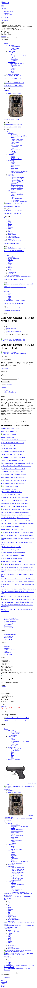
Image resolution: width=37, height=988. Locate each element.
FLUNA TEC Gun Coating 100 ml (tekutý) (12, 460)
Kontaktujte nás (8, 627)
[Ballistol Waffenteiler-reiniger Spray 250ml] (13, 552)
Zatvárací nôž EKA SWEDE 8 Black (14, 251)
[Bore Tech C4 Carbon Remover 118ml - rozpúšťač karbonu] (18, 532)
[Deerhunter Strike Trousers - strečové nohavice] (17, 276)
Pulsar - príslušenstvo (17, 185)
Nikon (12, 166)
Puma (9, 225)
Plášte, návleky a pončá (14, 275)
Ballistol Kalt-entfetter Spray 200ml (10, 550)
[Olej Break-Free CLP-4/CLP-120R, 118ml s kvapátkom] (17, 463)
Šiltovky (10, 269)
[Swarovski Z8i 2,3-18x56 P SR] (13, 210)
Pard (12, 197)
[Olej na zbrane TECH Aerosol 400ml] (11, 558)
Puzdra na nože (12, 234)
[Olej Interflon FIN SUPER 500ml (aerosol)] (13, 440)
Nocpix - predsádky (16, 189)
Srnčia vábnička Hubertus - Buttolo (13, 303)
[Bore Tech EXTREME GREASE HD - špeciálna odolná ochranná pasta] (18, 606)
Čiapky (10, 270)
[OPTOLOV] (5, 3)
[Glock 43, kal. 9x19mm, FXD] (13, 75)
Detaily (6, 390)
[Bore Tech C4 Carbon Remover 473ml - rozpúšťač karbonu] (18, 564)
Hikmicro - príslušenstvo (17, 182)
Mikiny (10, 263)
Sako (12, 72)
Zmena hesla (7, 652)
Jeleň (9, 294)
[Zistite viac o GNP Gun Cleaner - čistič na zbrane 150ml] (16, 718)
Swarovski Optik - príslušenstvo (19, 136)
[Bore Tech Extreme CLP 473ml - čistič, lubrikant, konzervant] (18, 579)
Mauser (10, 224)
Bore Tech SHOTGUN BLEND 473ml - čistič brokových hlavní (18, 596)
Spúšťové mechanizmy (14, 74)
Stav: (2, 359)
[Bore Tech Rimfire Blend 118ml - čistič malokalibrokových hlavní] (18, 539)
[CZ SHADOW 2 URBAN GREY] (14, 83)
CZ (12, 52)
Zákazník (3, 8)
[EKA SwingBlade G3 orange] (13, 240)
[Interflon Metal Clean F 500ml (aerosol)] (12, 451)
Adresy (6, 651)
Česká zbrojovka (15, 65)
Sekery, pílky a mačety (14, 237)
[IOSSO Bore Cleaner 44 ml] (9, 445)
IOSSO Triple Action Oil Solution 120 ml (12, 471)
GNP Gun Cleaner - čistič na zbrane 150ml (15, 721)
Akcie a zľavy (8, 639)
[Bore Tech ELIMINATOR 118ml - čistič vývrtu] (14, 497)
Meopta (13, 143)
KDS (9, 230)
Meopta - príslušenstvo (17, 145)
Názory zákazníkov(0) (10, 392)
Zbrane (6, 43)
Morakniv (10, 233)
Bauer (12, 148)
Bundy (9, 264)
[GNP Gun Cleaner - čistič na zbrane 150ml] (13, 339)
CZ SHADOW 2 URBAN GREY (13, 86)
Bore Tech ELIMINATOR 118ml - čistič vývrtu (14, 500)
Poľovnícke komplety (13, 258)
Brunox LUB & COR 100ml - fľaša (10, 495)
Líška (9, 297)
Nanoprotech (8, 384)
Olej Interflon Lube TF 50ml (8, 489)
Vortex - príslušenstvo (17, 140)
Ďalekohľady (11, 160)
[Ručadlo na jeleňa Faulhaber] (12, 307)
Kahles (13, 137)
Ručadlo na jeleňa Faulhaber (12, 310)
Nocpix (13, 195)
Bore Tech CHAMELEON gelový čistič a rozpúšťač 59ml (17, 602)
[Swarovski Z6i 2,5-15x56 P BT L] (14, 203)
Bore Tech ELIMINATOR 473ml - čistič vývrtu (14, 506)
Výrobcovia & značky (10, 634)
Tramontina (11, 239)
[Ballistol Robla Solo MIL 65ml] (10, 428)
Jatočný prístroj (12, 62)
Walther (13, 54)
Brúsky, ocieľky (12, 236)
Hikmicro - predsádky (17, 180)
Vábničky (6, 291)
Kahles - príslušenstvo (17, 139)
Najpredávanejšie (9, 636)
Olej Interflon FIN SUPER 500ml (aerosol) (12, 443)
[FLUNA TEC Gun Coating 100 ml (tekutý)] (13, 457)
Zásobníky (14, 49)
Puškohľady (11, 133)
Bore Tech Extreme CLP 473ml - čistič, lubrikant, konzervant (17, 581)
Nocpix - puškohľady (17, 188)
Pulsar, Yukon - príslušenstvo (19, 201)
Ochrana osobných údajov (11, 623)
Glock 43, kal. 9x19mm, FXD (12, 78)
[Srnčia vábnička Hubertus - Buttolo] (14, 300)
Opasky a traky (12, 272)
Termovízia (11, 175)
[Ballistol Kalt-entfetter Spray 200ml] (11, 547)
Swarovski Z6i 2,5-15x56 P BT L (13, 206)
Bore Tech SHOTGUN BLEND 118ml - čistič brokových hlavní (18, 589)
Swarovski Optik (15, 134)
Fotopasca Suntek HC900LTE (12, 127)
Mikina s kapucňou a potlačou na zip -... (15, 287)
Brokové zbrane (15, 46)
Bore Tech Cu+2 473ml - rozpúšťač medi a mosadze (15, 518)
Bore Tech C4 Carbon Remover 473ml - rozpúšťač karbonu (17, 567)
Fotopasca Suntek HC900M (11, 119)
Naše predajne (8, 624)
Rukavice (10, 273)
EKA (9, 219)
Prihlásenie (7, 13)
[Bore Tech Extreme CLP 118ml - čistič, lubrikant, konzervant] (18, 520)
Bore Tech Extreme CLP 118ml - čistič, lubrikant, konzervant (17, 523)
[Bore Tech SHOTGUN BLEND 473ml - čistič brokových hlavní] (18, 593)
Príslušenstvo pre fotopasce (15, 93)
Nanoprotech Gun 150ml (7, 437)
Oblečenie (7, 255)
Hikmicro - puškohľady (17, 178)
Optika (6, 131)
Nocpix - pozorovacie (17, 186)
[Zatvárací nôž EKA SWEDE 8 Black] (15, 248)
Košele (9, 261)
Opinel (9, 228)
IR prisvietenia (15, 200)
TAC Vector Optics (16, 149)
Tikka (12, 71)
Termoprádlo (11, 257)
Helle (9, 221)
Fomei (12, 169)
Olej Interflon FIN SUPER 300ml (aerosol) (12, 477)
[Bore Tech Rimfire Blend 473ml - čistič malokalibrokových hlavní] (18, 571)
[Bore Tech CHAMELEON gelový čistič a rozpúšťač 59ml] (17, 599)
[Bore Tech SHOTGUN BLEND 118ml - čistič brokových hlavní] (18, 586)
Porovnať (3, 686)
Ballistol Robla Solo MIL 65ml (9, 431)
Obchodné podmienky (10, 618)
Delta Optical (14, 146)
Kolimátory (11, 154)
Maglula (13, 68)
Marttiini (10, 231)
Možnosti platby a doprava (11, 619)
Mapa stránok (8, 626)
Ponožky (10, 267)
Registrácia (7, 646)
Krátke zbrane (11, 51)
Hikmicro (13, 192)
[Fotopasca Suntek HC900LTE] (13, 124)
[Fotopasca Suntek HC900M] (16, 117)
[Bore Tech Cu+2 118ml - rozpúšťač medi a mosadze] (15, 509)
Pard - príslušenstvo (16, 198)
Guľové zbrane (15, 48)
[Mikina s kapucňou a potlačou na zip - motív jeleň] (18, 284)
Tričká (9, 266)
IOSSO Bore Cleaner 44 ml (8, 448)
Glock (12, 57)
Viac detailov (4, 368)
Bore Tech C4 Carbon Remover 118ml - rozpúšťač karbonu (17, 535)
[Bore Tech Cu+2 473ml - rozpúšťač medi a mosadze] (16, 515)
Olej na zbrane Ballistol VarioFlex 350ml (12, 529)
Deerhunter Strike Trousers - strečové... (14, 279)
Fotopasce (7, 90)
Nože (5, 218)
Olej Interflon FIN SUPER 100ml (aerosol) (12, 483)
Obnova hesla (8, 14)
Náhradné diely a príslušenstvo (16, 63)
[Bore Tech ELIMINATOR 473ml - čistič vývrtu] (14, 503)
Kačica (9, 299)
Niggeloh (13, 153)
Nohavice (10, 260)
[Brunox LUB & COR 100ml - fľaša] (11, 492)
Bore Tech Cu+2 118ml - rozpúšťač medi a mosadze (15, 512)
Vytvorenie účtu (8, 11)
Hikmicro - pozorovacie (17, 177)
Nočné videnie (11, 191)
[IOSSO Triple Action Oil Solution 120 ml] (13, 469)
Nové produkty (8, 637)
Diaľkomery (11, 174)
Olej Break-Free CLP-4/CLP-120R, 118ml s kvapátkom (16, 466)
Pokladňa (3, 36)
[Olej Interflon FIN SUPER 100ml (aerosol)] (13, 480)
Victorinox (10, 227)
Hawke (13, 151)
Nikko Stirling (15, 142)
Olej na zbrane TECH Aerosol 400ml (11, 561)
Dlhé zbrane (11, 45)
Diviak (9, 296)
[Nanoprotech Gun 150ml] (8, 434)
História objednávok (9, 649)
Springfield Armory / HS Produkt (20, 56)
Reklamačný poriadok (10, 621)
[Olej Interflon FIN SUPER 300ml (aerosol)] (13, 474)
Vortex (13, 156)
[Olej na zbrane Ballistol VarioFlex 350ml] (12, 526)
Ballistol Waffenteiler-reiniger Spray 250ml (12, 555)
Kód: (2, 356)
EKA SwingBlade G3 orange (12, 243)
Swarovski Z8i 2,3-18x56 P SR (12, 213)
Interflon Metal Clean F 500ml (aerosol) (11, 454)
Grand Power (14, 59)
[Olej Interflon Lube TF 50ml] (9, 486)
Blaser (12, 69)
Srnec (9, 293)
